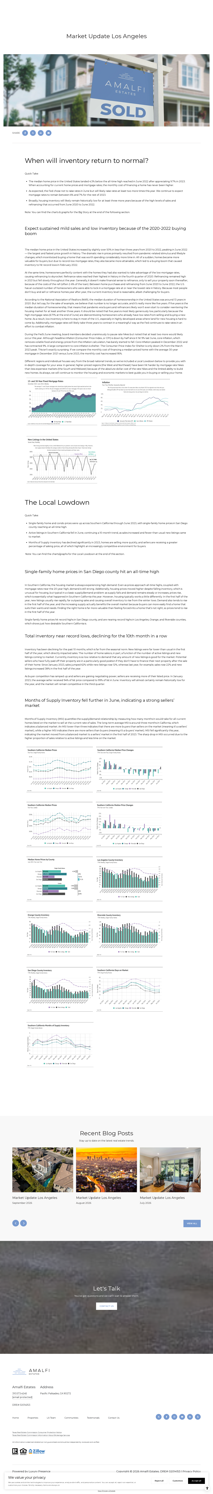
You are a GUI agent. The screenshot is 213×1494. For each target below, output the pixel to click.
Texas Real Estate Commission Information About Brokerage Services (41, 1435)
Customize (178, 1481)
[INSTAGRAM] (174, 1417)
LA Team (51, 1418)
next (23, 1223)
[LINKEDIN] (190, 1417)
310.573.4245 (19, 1393)
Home (15, 1418)
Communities (71, 1418)
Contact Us (113, 1418)
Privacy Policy (192, 1471)
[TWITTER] (159, 1417)
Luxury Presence (39, 1471)
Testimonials (93, 1418)
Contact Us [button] (107, 1306)
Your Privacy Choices (106, 1491)
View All (192, 1223)
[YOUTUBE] (182, 1417)
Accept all (196, 1481)
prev (15, 1223)
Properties (33, 1418)
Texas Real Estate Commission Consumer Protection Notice (37, 1432)
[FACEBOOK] (166, 1417)
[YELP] (198, 1417)
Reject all (159, 1481)
